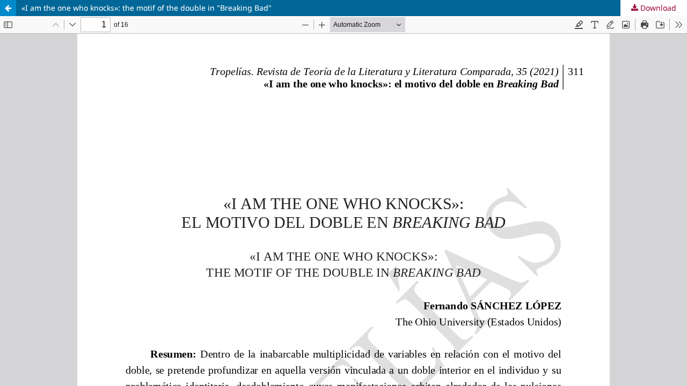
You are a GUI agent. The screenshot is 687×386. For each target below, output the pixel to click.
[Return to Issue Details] (8, 8)
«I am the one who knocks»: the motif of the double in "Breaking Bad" (146, 8)
